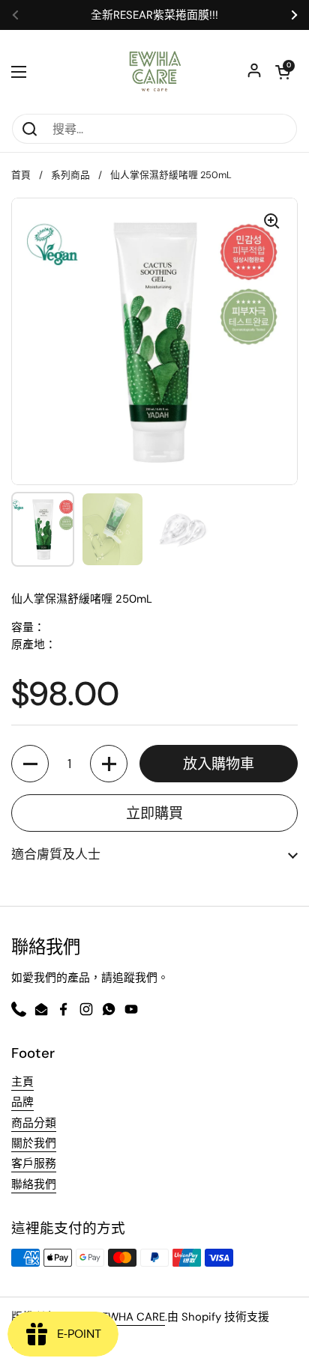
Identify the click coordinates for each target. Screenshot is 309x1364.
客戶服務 (33, 1163)
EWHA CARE (133, 1316)
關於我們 (33, 1143)
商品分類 (33, 1122)
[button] (30, 763)
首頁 (21, 174)
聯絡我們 (33, 1184)
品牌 (22, 1101)
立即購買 (154, 813)
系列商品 (70, 174)
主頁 (22, 1081)
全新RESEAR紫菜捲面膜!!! (154, 15)
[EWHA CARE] (154, 71)
